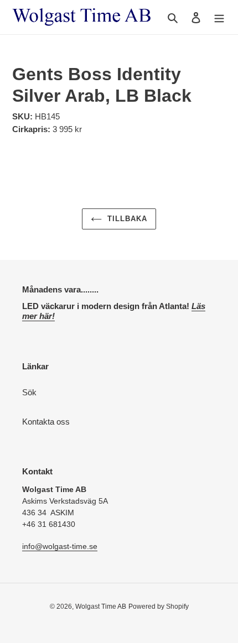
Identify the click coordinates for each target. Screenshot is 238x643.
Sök (29, 392)
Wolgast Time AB (100, 606)
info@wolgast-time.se (59, 546)
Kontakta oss (46, 421)
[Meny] (219, 17)
